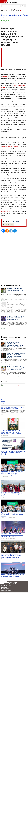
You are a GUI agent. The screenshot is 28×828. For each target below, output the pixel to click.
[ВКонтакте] (3, 231)
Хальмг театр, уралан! (10, 146)
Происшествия (8, 18)
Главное (4, 15)
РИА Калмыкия (15, 221)
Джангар (5, 76)
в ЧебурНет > (6, 20)
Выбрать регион (5, 588)
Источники (17, 15)
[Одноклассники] (7, 231)
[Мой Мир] (15, 231)
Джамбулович (6, 211)
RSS (12, 590)
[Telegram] (11, 231)
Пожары (17, 18)
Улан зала (6, 140)
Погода (25, 15)
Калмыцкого (22, 72)
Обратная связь (4, 587)
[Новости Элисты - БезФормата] (9, 2)
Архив (11, 15)
